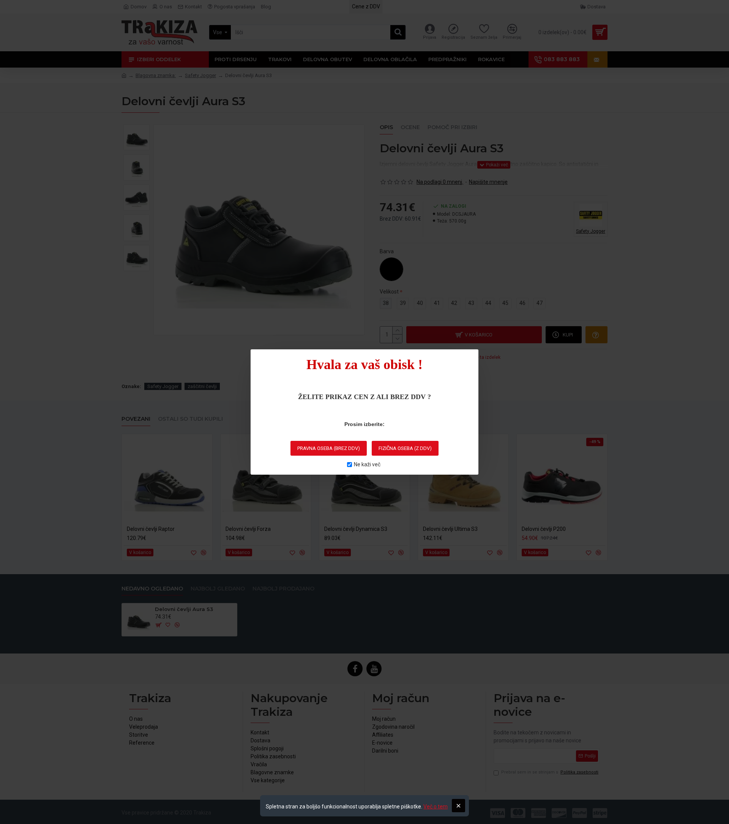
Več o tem (435, 806)
